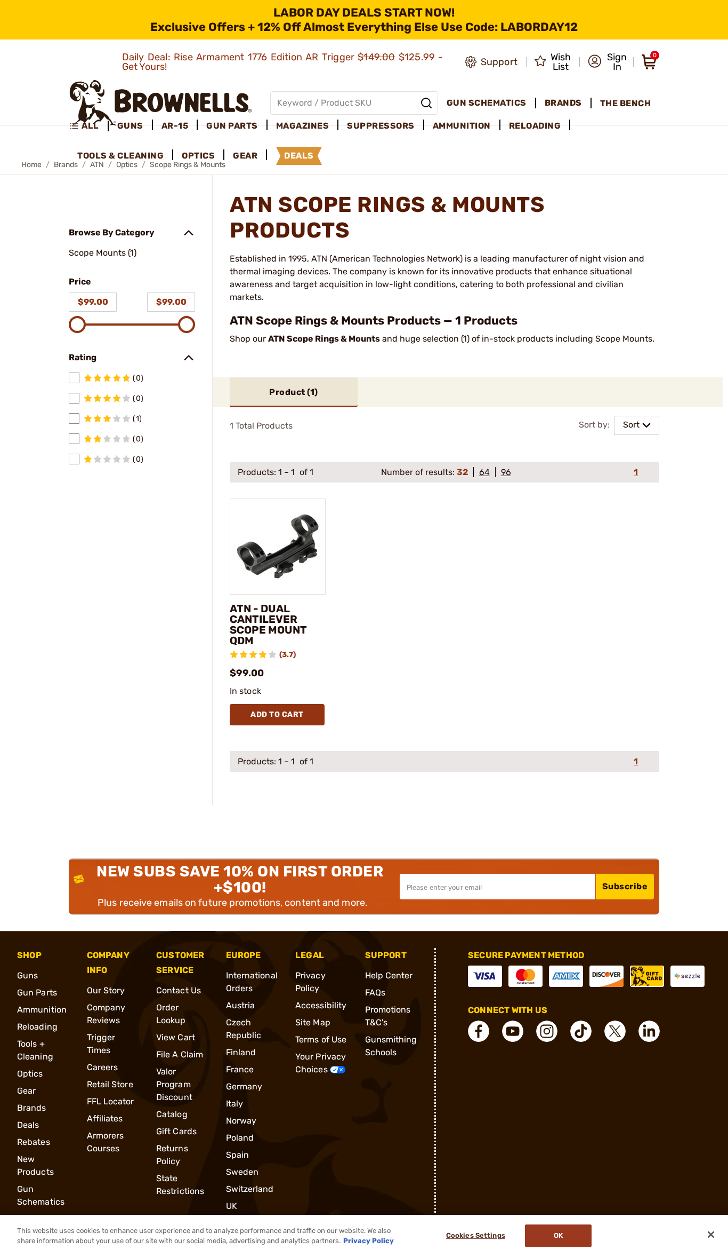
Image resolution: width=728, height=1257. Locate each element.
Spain (237, 1155)
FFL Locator (110, 1101)
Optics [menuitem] (198, 156)
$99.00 (93, 302)
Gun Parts (37, 992)
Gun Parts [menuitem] (232, 126)
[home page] (161, 102)
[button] (607, 62)
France (240, 1069)
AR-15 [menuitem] (175, 126)
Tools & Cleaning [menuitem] (120, 156)
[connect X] (615, 1031)
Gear (26, 1091)
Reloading (37, 1027)
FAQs (375, 992)
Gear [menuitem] (245, 156)
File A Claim (179, 1054)
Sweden (242, 1172)
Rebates (33, 1142)
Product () (293, 392)
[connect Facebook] (478, 1031)
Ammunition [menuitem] (462, 126)
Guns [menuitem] (130, 126)
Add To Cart (277, 714)
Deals (28, 1125)
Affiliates (105, 1118)
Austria (240, 1005)
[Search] (426, 103)
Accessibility (320, 1005)
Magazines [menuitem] (302, 126)
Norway (241, 1121)
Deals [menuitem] (299, 156)
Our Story (106, 990)
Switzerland (250, 1189)
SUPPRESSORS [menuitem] (381, 126)
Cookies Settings (475, 1236)
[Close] (711, 1234)
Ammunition (42, 1010)
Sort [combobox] (631, 425)
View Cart (175, 1037)
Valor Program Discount (174, 1084)
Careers (102, 1067)
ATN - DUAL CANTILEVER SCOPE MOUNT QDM (268, 624)
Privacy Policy (368, 1241)
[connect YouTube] (512, 1031)
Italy (235, 1103)
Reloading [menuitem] (535, 126)
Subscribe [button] (625, 886)
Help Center (389, 975)
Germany (244, 1086)
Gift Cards (176, 1131)
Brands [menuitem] (563, 103)
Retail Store (110, 1084)
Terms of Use (320, 1039)
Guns (27, 975)
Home (31, 164)
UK (231, 1206)
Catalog (172, 1114)
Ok (558, 1236)
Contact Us (178, 990)
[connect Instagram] (546, 1031)
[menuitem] (89, 126)
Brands (31, 1108)
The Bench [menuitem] (625, 103)
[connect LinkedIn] (649, 1031)
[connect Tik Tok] (581, 1031)
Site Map (312, 1022)
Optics (30, 1074)
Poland (240, 1138)
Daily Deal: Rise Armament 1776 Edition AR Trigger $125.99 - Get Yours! (282, 62)
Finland (241, 1052)
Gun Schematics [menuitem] (487, 103)
